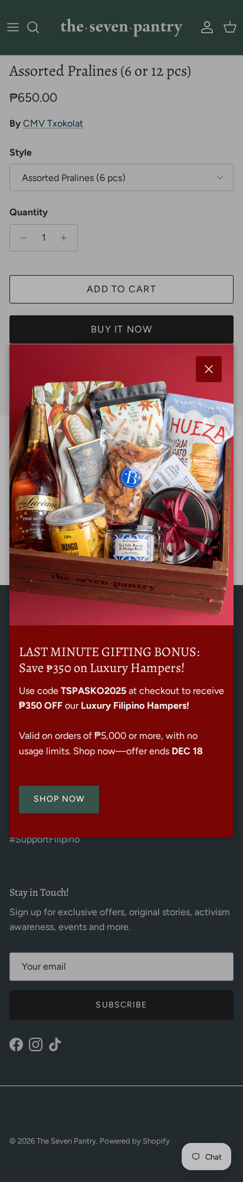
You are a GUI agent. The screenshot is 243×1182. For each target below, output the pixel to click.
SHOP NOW (59, 799)
